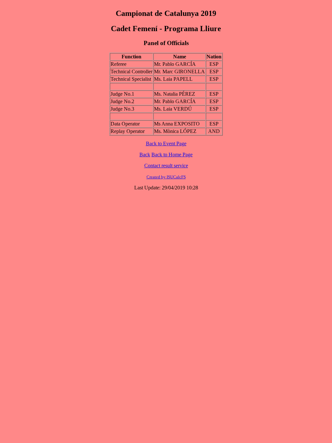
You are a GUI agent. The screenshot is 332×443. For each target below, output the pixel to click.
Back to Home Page (172, 154)
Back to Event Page (166, 143)
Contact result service (166, 165)
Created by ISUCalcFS (166, 176)
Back (144, 154)
